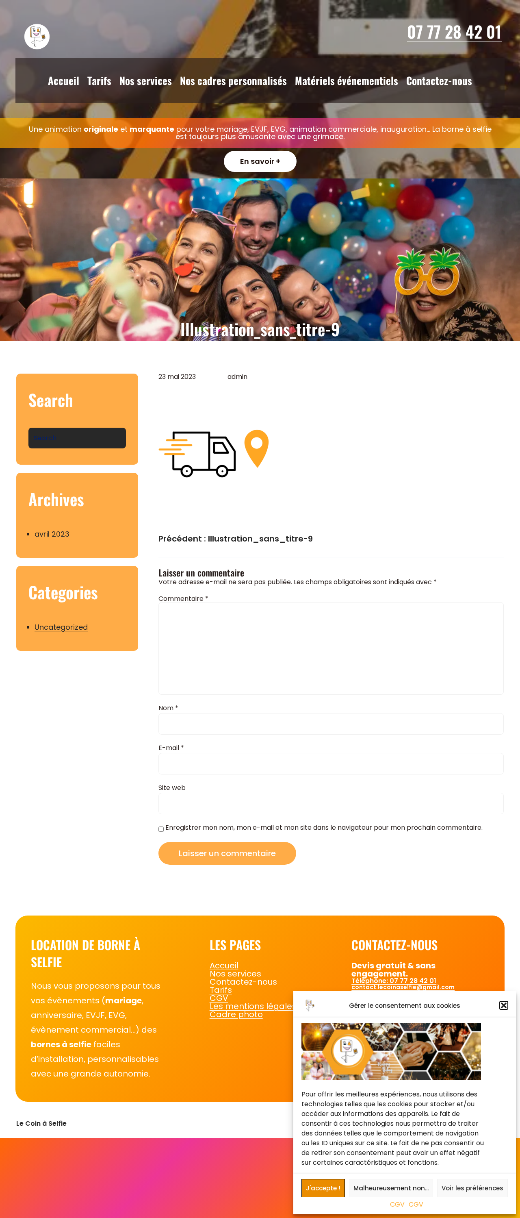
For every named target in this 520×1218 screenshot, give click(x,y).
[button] (504, 1005)
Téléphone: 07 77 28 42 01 (393, 980)
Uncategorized (61, 627)
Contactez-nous (243, 981)
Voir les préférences (472, 1188)
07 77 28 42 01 (454, 31)
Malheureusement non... (391, 1188)
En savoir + (260, 161)
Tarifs (221, 990)
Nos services (235, 973)
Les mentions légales (253, 1006)
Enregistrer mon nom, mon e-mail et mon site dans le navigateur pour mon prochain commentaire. (324, 828)
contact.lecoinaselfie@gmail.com (403, 987)
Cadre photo (236, 1014)
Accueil (224, 965)
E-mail (171, 748)
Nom (168, 708)
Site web (172, 788)
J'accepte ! (323, 1188)
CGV (397, 1204)
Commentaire (183, 598)
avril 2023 (52, 534)
